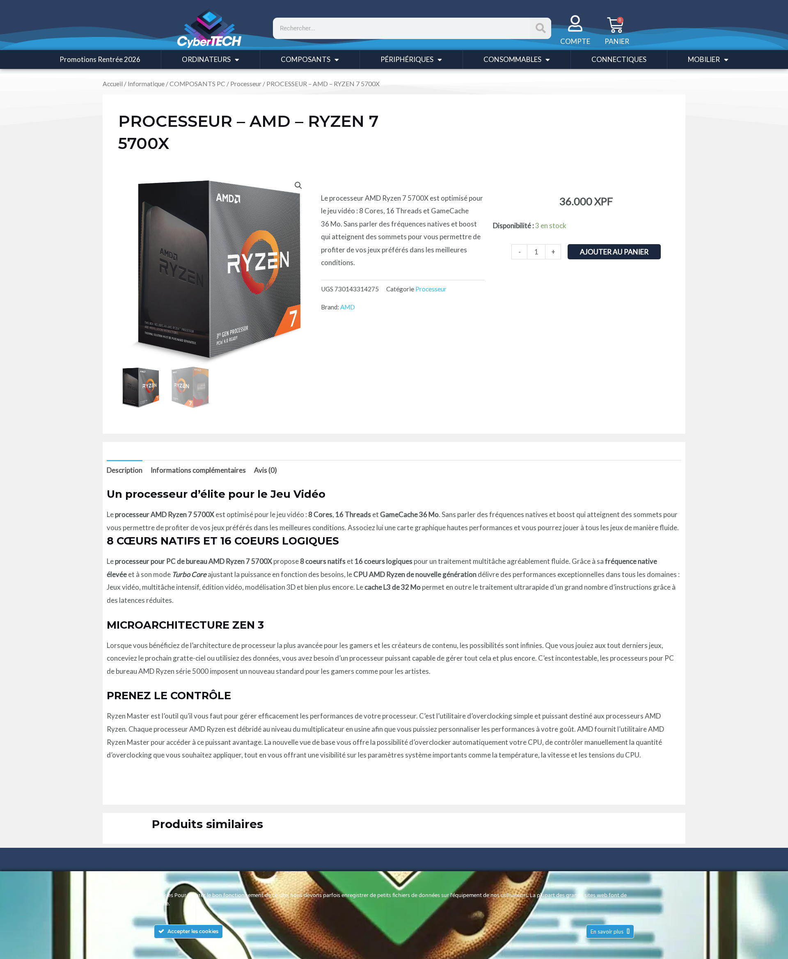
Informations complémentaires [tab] (198, 470)
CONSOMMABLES (512, 59)
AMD (347, 307)
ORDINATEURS (206, 59)
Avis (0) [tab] (265, 470)
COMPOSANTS (305, 59)
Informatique (146, 83)
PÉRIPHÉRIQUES (406, 59)
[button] (298, 185)
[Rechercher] (540, 28)
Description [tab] (124, 470)
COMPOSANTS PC (197, 83)
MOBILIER (704, 59)
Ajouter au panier (614, 251)
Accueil (113, 83)
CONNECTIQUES (618, 59)
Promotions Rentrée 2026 (100, 59)
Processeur (245, 83)
